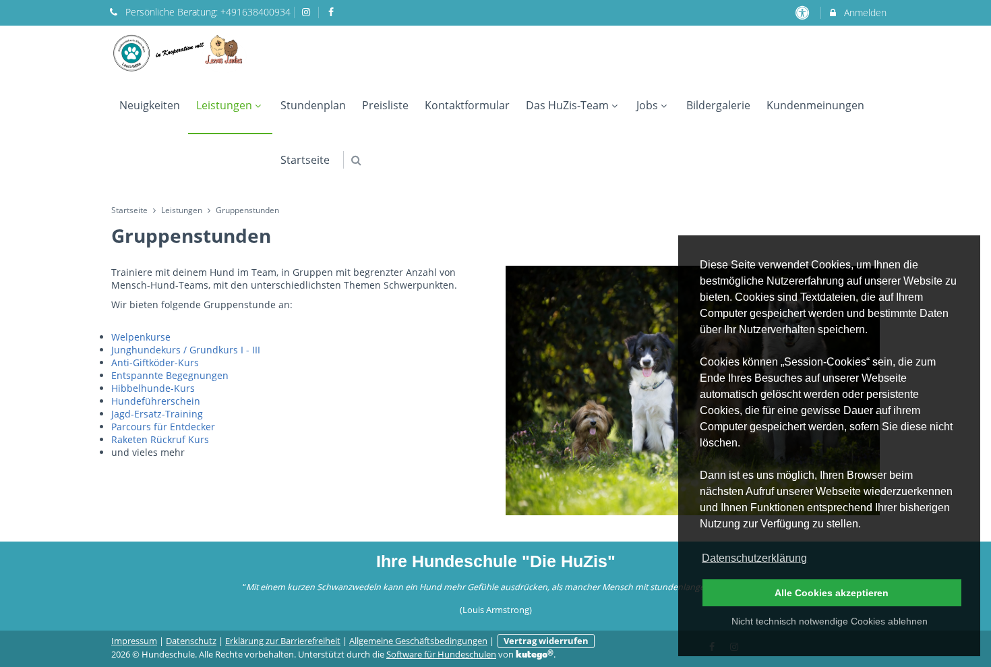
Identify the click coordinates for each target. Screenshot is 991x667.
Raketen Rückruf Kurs (160, 439)
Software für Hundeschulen (441, 654)
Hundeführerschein (155, 401)
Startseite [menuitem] (305, 159)
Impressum (134, 641)
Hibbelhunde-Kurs (153, 388)
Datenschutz (191, 641)
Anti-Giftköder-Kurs (155, 362)
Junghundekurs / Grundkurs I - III (185, 349)
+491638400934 (255, 11)
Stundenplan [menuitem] (313, 105)
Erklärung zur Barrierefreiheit (282, 641)
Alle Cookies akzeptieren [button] (832, 592)
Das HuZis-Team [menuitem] (567, 105)
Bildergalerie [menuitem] (718, 105)
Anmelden (864, 12)
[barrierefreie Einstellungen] (804, 12)
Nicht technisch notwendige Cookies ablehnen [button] (829, 621)
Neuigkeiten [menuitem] (149, 105)
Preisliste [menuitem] (385, 105)
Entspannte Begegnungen (170, 375)
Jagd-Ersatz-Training (157, 413)
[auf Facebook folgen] (332, 11)
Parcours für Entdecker (163, 426)
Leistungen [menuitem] (224, 105)
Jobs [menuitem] (647, 105)
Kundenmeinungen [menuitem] (815, 105)
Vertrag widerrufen (546, 641)
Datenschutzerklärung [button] (754, 558)
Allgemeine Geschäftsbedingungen (418, 641)
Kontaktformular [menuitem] (467, 105)
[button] (356, 160)
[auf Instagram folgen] (308, 11)
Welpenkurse (141, 336)
